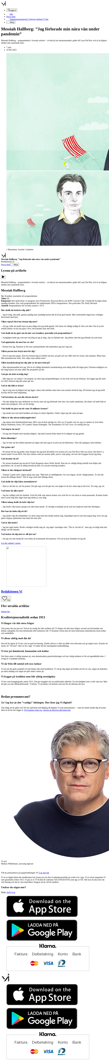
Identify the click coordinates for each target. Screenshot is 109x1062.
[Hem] (3, 257)
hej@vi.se (11, 892)
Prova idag (10, 16)
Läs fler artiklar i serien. (11, 543)
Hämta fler (5, 611)
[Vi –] (3, 5)
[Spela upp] (3, 277)
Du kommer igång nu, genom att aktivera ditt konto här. (47, 710)
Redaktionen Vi (11, 591)
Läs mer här (44, 873)
